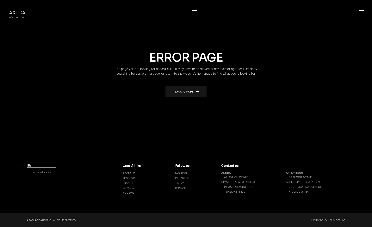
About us (129, 173)
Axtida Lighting (43, 220)
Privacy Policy (319, 220)
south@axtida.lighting (304, 186)
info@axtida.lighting (238, 186)
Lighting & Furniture (41, 172)
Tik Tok (179, 182)
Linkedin (180, 187)
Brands (128, 183)
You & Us (128, 192)
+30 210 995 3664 (299, 191)
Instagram (182, 177)
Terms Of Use (337, 220)
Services (128, 187)
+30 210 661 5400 (234, 191)
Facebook (182, 173)
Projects (129, 178)
